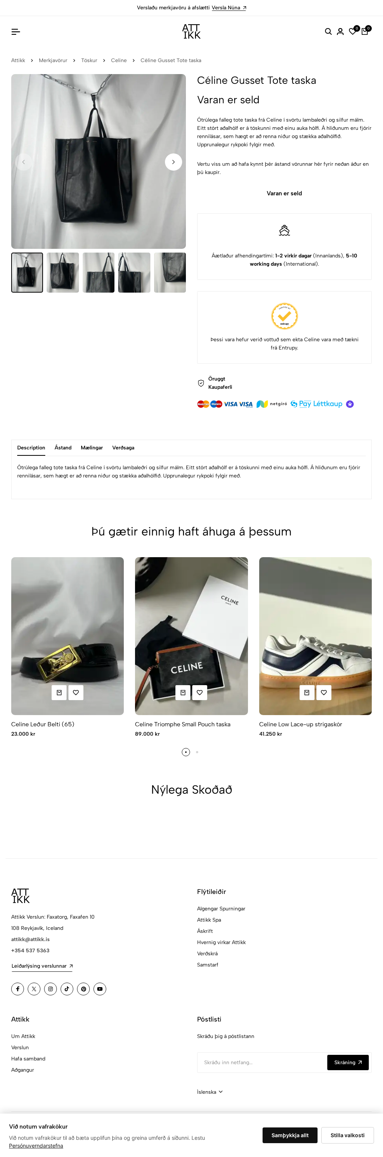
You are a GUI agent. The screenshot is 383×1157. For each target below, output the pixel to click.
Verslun (20, 1047)
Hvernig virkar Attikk (221, 942)
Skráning (344, 1062)
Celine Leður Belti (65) (42, 724)
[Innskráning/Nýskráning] (340, 31)
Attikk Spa (209, 920)
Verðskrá (207, 953)
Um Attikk (23, 1036)
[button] (173, 162)
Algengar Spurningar (221, 909)
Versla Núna (226, 7)
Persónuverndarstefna (36, 1145)
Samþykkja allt (290, 1135)
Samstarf (207, 965)
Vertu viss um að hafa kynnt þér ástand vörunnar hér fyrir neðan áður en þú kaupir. (283, 168)
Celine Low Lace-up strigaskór (300, 724)
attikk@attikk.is (30, 939)
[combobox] (210, 1092)
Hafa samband (28, 1059)
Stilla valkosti (348, 1135)
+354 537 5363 (30, 950)
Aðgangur (22, 1070)
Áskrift (205, 931)
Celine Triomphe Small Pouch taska (182, 724)
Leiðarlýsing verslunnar (39, 966)
